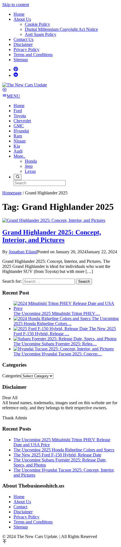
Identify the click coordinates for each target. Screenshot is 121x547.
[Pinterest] (16, 69)
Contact (20, 506)
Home (19, 496)
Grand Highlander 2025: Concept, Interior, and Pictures (51, 236)
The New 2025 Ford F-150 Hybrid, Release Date (57, 454)
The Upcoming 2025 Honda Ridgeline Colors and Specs (64, 449)
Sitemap (21, 527)
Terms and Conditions (33, 522)
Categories (11, 375)
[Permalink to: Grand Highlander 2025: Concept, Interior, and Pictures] (53, 220)
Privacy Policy (26, 516)
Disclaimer (23, 511)
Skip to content (15, 4)
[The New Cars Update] (24, 84)
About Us (22, 501)
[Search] (18, 177)
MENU (13, 96)
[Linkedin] (16, 75)
